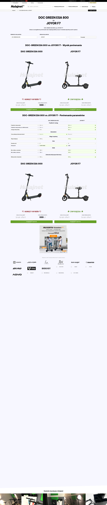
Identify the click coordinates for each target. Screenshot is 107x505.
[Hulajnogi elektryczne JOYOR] (31, 262)
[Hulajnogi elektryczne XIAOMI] (17, 262)
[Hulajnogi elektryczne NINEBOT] (31, 274)
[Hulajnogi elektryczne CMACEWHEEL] (60, 274)
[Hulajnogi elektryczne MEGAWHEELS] (46, 274)
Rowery (73, 6)
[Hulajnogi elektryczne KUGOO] (46, 262)
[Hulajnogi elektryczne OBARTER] (89, 262)
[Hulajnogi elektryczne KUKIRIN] (60, 262)
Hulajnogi (59, 6)
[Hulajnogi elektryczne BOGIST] (46, 268)
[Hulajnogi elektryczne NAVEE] (75, 268)
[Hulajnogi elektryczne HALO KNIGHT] (75, 262)
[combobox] (38, 6)
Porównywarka (40, 2)
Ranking (32, 2)
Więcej (93, 6)
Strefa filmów (24, 2)
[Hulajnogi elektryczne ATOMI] (89, 268)
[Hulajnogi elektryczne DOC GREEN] (75, 274)
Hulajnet (13, 10)
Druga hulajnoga (44, 34)
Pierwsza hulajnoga (16, 34)
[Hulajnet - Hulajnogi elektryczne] (17, 5)
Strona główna (16, 2)
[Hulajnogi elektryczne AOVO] (17, 274)
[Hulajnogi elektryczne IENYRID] (17, 268)
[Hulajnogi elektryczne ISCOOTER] (60, 268)
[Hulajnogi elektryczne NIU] (31, 268)
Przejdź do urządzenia (31, 109)
